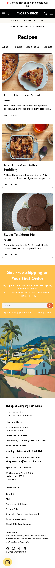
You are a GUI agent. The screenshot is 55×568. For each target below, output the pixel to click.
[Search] (45, 13)
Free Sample (44, 4)
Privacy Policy (13, 509)
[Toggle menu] (3, 13)
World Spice (20, 551)
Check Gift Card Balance (18, 524)
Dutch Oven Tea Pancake (23, 95)
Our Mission (17, 412)
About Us (10, 494)
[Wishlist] (8, 13)
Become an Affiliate (16, 519)
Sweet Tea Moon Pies (20, 235)
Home (12, 26)
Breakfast (49, 46)
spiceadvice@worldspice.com (25, 461)
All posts (7, 46)
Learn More (11, 479)
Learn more (10, 115)
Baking (18, 46)
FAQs (8, 499)
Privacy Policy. (44, 312)
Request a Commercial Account (22, 514)
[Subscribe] (50, 305)
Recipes (24, 26)
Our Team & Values (22, 415)
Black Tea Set (33, 46)
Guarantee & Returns (17, 504)
